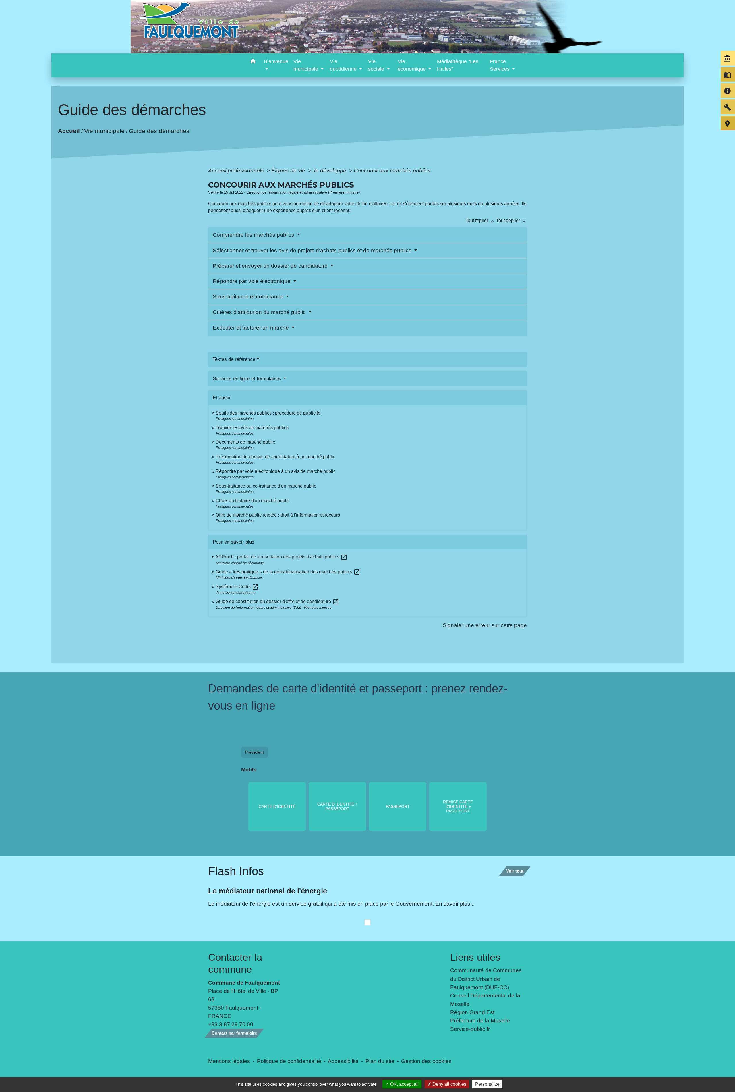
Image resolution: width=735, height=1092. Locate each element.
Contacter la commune (235, 963)
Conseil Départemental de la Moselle (485, 999)
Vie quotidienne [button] (344, 65)
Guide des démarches (159, 131)
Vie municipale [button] (306, 65)
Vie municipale (104, 131)
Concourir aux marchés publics (392, 170)
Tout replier (480, 220)
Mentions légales (229, 1061)
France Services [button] (500, 65)
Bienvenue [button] (276, 61)
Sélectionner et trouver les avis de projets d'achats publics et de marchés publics (313, 250)
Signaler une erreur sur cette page (485, 625)
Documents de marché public (245, 442)
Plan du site (379, 1061)
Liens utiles (475, 957)
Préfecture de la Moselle (480, 1020)
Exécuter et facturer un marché (251, 328)
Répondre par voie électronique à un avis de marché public (276, 471)
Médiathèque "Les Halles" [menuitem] (457, 65)
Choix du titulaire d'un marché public (253, 500)
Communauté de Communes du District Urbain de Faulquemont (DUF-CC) (486, 978)
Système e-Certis (237, 586)
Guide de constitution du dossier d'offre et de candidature (277, 601)
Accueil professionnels (236, 170)
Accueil (69, 131)
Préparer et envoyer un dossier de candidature (271, 266)
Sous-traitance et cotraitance (249, 297)
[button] (252, 62)
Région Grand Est (472, 1012)
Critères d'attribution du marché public (260, 312)
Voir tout (514, 870)
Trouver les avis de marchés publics (252, 427)
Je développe (330, 170)
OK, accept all (404, 1084)
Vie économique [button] (412, 65)
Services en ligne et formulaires (247, 378)
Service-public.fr (470, 1029)
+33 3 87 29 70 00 (230, 1024)
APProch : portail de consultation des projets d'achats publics (281, 556)
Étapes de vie (289, 170)
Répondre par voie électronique (252, 281)
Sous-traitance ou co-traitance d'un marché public (266, 486)
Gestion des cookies (426, 1061)
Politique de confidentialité (289, 1061)
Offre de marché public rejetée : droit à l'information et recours (278, 515)
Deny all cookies (448, 1084)
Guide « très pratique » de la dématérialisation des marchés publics (288, 571)
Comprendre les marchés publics (254, 235)
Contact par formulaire (234, 1033)
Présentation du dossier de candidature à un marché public (275, 456)
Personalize (487, 1084)
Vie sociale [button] (377, 65)
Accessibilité (343, 1061)
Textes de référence (234, 359)
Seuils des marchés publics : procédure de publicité (268, 413)
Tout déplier (511, 220)
